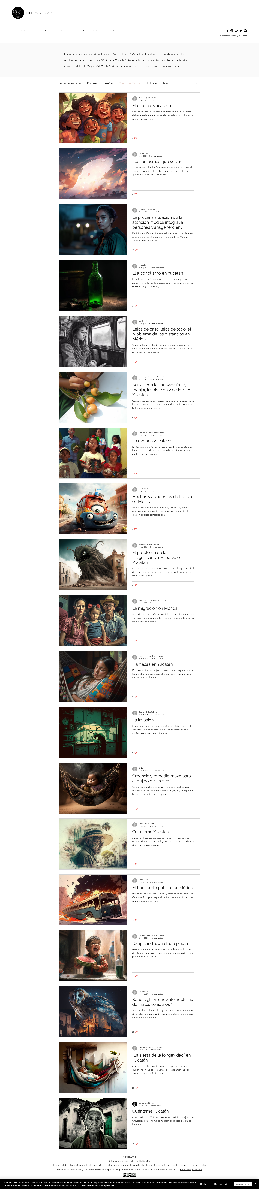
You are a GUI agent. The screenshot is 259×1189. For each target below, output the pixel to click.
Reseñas (108, 83)
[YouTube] (245, 30)
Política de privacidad (191, 1169)
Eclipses (152, 83)
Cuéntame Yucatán (130, 83)
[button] (27, 30)
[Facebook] (227, 30)
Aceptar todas (242, 1183)
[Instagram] (231, 30)
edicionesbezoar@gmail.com (233, 35)
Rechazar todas (221, 1183)
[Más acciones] (194, 98)
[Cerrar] (255, 1184)
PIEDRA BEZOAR (39, 13)
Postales (92, 83)
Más (165, 83)
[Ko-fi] (236, 30)
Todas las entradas (70, 83)
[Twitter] (240, 30)
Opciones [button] (204, 1183)
